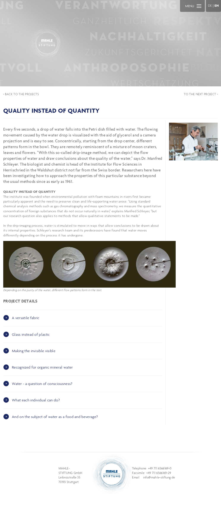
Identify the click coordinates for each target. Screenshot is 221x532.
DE (210, 5)
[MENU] (199, 6)
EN (217, 5)
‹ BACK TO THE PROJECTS (21, 94)
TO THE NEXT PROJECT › (201, 94)
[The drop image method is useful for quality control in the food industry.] (193, 141)
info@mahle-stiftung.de (159, 477)
